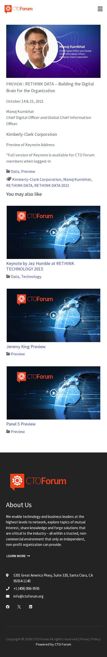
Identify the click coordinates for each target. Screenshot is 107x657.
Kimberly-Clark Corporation (36, 179)
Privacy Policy (90, 639)
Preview (28, 171)
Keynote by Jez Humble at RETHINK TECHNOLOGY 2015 (40, 266)
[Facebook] (7, 607)
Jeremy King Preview (26, 346)
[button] (18, 556)
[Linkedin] (30, 607)
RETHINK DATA (19, 185)
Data (15, 171)
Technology (31, 276)
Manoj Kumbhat (77, 179)
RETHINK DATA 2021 (51, 185)
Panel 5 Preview (21, 424)
